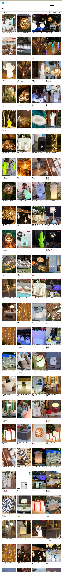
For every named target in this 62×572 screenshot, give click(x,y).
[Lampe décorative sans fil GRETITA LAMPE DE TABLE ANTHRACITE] (53, 239)
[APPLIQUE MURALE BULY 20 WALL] (53, 264)
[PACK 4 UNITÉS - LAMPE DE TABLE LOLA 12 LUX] (9, 361)
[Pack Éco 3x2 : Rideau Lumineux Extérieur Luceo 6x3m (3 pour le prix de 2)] (9, 553)
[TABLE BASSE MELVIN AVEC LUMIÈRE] (39, 336)
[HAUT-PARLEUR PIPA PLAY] (39, 529)
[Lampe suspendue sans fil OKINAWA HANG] (9, 191)
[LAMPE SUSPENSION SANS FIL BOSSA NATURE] (24, 94)
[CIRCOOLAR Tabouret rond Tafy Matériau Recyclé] (24, 480)
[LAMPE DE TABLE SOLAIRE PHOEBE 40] (24, 504)
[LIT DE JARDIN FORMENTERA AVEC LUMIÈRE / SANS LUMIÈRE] (24, 264)
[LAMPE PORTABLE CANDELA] (53, 361)
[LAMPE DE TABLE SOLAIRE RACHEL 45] (53, 409)
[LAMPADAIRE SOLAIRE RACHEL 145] (53, 385)
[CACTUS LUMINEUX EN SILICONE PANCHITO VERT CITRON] (9, 119)
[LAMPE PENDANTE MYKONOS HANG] (53, 70)
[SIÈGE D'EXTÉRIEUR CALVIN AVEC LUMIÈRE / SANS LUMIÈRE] (24, 361)
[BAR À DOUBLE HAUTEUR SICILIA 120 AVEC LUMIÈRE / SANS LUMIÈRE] (39, 215)
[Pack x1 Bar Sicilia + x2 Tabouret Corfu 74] (39, 288)
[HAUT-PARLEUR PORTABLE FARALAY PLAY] (24, 239)
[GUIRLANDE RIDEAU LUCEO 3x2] (9, 336)
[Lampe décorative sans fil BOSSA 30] (9, 239)
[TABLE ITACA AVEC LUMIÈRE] (53, 553)
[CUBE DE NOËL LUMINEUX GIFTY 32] (39, 504)
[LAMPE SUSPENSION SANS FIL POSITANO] (24, 23)
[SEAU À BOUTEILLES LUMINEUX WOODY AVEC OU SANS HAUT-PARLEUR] (53, 94)
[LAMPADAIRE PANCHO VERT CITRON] (9, 167)
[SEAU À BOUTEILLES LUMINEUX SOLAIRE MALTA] (39, 457)
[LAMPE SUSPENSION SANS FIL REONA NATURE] (9, 215)
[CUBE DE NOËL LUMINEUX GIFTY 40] (53, 433)
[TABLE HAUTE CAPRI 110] (39, 409)
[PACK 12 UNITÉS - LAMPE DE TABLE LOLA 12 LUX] (53, 457)
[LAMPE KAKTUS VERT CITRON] (39, 239)
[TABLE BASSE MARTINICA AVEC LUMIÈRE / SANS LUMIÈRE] (9, 312)
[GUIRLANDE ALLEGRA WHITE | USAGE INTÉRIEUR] (39, 553)
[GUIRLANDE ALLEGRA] (39, 46)
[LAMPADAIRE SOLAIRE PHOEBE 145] (9, 409)
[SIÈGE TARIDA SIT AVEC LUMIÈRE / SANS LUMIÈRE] (39, 312)
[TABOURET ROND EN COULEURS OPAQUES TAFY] (39, 143)
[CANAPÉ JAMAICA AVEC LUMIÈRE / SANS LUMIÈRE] (53, 480)
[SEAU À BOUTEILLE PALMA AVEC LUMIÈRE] (53, 191)
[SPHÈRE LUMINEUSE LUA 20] (24, 119)
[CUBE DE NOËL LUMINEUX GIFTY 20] (9, 433)
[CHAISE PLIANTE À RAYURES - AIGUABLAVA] (24, 457)
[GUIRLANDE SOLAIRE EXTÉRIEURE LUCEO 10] (53, 143)
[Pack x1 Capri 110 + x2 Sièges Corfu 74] (9, 480)
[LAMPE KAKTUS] (39, 70)
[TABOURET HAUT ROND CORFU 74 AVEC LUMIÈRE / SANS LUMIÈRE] (24, 143)
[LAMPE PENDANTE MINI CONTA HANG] (9, 23)
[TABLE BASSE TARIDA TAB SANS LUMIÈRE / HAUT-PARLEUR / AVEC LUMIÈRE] (39, 94)
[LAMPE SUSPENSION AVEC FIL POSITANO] (53, 312)
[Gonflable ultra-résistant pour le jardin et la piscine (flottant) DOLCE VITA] (9, 504)
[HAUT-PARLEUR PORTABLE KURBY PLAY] (24, 191)
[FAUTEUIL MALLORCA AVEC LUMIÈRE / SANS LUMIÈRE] (24, 385)
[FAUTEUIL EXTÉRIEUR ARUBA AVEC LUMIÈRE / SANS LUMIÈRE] (53, 336)
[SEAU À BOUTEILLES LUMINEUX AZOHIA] (9, 385)
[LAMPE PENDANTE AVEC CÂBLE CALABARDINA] (39, 264)
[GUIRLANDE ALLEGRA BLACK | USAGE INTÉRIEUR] (9, 457)
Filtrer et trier (5, 12)
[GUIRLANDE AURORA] (53, 23)
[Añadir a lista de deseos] (2, 14)
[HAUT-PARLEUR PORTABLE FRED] (24, 529)
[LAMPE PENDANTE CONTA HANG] (9, 264)
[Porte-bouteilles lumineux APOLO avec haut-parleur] (39, 361)
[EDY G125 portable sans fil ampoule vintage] (9, 94)
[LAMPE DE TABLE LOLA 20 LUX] (39, 167)
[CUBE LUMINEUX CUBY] (24, 46)
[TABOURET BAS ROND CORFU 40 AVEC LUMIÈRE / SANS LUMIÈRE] (39, 480)
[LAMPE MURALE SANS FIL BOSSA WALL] (39, 433)
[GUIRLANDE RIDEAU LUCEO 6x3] (24, 312)
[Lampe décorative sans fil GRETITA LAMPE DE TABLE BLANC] (53, 215)
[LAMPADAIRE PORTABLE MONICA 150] (9, 529)
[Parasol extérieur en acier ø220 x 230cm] (9, 46)
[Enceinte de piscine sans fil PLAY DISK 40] (39, 119)
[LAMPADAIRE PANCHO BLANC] (53, 119)
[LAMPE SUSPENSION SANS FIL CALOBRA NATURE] (9, 143)
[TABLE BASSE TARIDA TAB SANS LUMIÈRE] (24, 433)
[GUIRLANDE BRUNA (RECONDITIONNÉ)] (39, 23)
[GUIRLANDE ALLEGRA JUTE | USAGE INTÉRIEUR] (24, 167)
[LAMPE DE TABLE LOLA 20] (53, 46)
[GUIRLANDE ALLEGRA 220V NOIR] (24, 553)
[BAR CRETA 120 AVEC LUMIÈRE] (39, 385)
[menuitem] (15, 5)
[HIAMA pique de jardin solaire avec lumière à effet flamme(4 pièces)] (9, 288)
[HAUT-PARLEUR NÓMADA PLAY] (24, 336)
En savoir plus (52, 5)
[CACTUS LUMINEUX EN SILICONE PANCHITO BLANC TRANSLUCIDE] (9, 70)
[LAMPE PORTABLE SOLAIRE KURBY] (24, 409)
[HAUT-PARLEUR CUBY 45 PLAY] (53, 288)
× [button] (60, 1)
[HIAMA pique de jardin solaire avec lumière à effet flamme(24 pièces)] (53, 529)
